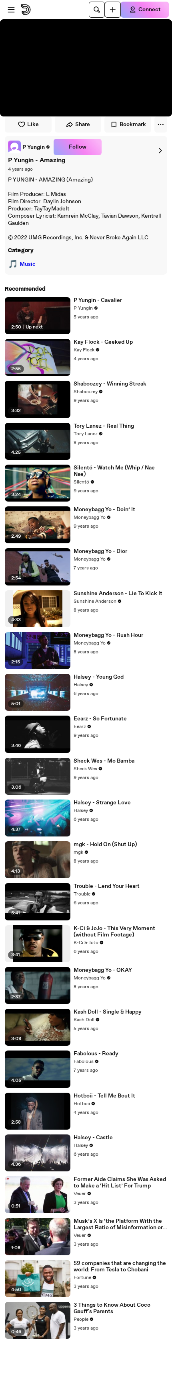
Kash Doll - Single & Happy (108, 1012)
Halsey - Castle (93, 1137)
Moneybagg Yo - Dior (100, 551)
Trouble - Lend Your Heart (107, 886)
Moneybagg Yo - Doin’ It (104, 509)
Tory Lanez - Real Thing (104, 426)
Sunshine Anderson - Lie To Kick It (118, 593)
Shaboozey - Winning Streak (110, 384)
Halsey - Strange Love (102, 803)
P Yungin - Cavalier (98, 300)
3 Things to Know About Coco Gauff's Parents (112, 1308)
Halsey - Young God (99, 677)
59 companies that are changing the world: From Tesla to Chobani (120, 1266)
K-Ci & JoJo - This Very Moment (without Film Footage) (114, 931)
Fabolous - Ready (96, 1054)
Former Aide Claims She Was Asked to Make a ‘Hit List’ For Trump (120, 1182)
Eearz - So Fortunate (100, 719)
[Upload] (113, 10)
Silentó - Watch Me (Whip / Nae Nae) (114, 471)
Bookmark (133, 124)
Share (82, 124)
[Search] (97, 10)
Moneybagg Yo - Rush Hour (108, 635)
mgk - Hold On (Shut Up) (105, 844)
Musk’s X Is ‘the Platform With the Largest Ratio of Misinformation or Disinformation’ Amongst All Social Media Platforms (119, 1224)
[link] (29, 147)
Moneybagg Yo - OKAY (103, 970)
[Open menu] (11, 10)
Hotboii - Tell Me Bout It (104, 1096)
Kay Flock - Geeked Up (103, 342)
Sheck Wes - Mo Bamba (104, 761)
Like (33, 124)
